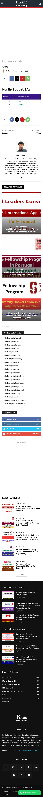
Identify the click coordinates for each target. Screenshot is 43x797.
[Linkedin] (21, 767)
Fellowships (21, 269)
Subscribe (35, 434)
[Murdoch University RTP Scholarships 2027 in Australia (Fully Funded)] (8, 660)
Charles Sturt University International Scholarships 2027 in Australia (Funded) (28, 636)
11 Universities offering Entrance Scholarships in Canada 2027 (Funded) (27, 617)
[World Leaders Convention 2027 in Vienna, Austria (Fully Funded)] (21, 213)
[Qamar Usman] (4, 70)
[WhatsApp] (27, 78)
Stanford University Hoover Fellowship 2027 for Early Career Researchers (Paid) (21, 315)
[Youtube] (29, 775)
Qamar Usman (13, 71)
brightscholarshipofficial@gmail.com (24, 750)
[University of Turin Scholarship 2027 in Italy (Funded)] (8, 565)
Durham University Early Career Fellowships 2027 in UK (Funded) (27, 552)
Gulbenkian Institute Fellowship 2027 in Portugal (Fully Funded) (21, 273)
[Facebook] (12, 78)
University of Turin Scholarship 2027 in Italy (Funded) (26, 566)
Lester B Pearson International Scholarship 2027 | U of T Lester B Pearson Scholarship (28, 605)
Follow (36, 424)
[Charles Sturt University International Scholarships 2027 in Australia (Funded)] (8, 637)
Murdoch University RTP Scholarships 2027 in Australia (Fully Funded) (26, 659)
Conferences (21, 226)
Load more (20, 575)
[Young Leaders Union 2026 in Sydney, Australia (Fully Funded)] (8, 649)
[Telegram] (14, 775)
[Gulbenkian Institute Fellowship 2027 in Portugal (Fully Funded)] (21, 256)
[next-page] (7, 325)
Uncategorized (12, 61)
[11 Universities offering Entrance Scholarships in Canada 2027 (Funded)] (8, 618)
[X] (17, 78)
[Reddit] (36, 767)
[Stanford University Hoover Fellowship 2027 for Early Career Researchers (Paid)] (21, 299)
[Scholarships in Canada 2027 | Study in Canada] (8, 595)
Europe (5, 133)
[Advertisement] (21, 33)
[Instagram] (13, 767)
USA (19, 101)
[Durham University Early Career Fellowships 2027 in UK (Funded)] (8, 550)
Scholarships (20, 561)
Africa (38, 133)
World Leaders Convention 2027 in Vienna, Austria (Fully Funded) (22, 230)
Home (4, 61)
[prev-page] (3, 325)
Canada (21, 104)
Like (37, 419)
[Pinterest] (22, 78)
